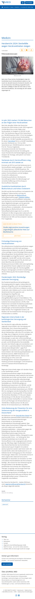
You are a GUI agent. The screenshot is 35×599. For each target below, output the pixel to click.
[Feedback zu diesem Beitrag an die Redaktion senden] (31, 50)
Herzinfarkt (11, 141)
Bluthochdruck (21, 195)
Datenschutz (28, 590)
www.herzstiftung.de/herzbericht (15, 484)
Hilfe (15, 592)
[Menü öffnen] (23, 2)
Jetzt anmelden (7, 564)
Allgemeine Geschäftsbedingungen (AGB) (15, 545)
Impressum (20, 590)
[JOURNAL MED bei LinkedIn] (19, 595)
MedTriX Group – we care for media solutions (16, 547)
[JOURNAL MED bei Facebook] (16, 595)
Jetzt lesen (17, 236)
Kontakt (6, 543)
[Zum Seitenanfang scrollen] (32, 596)
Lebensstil (5, 504)
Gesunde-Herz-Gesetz (22, 415)
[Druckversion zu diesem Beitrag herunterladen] (22, 50)
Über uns (6, 539)
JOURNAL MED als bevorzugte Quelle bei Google (17, 548)
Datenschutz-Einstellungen (25, 592)
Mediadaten (7, 541)
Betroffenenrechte (8, 592)
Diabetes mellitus (24, 197)
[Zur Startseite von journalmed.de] (6, 3)
